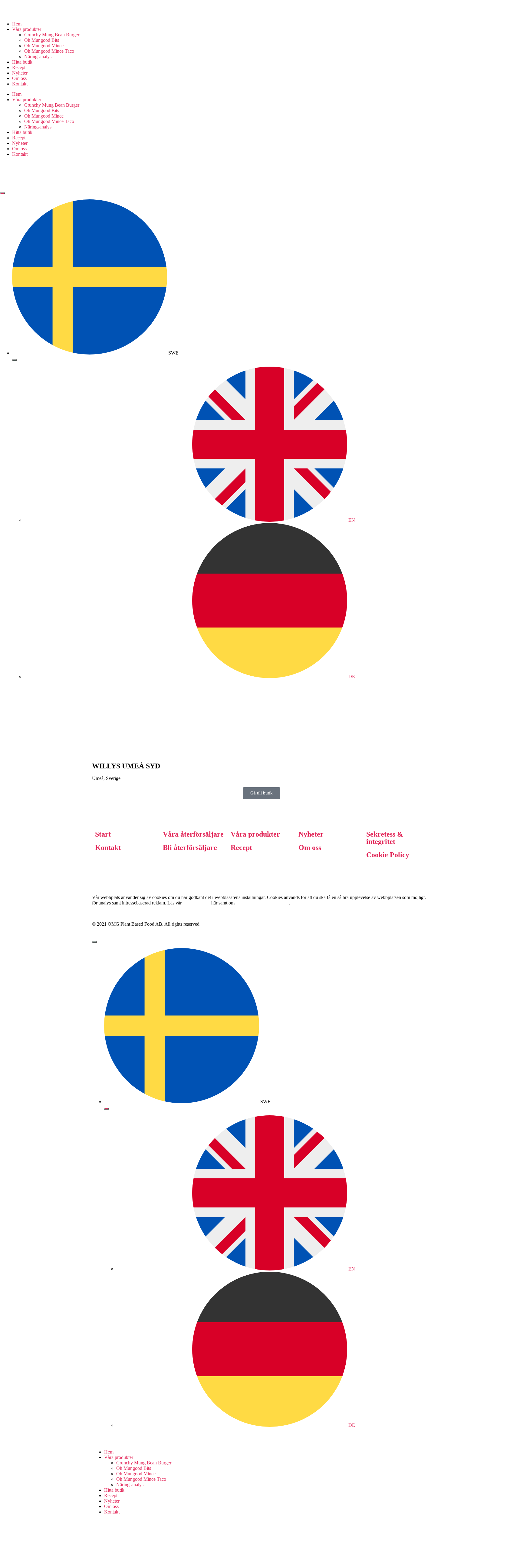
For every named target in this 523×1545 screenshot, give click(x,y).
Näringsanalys (37, 56)
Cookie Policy (387, 855)
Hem (16, 23)
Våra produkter (255, 834)
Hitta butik (22, 62)
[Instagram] (269, 174)
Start (103, 834)
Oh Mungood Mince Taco (49, 51)
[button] (261, 793)
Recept (18, 67)
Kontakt (20, 83)
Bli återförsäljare (190, 847)
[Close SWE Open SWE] (14, 360)
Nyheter (20, 72)
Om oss (19, 78)
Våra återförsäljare (193, 834)
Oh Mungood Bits (41, 40)
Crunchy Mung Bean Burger (51, 34)
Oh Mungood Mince (44, 45)
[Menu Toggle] (2, 193)
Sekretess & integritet (384, 837)
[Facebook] (7, 174)
